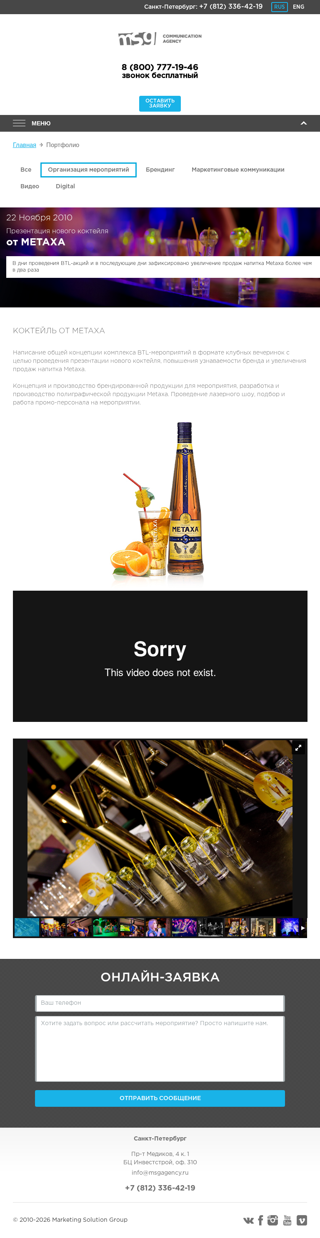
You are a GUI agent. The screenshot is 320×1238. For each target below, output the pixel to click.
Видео (29, 186)
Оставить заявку (160, 103)
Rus (279, 7)
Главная (24, 144)
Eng (298, 7)
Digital (65, 186)
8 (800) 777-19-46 (160, 67)
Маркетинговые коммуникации (238, 169)
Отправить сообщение (160, 1098)
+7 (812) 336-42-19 (231, 7)
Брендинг (160, 169)
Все (25, 169)
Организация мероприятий (88, 169)
